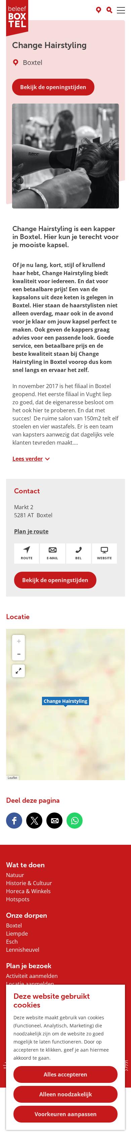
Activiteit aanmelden (32, 976)
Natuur (15, 875)
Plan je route (31, 531)
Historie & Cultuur (29, 883)
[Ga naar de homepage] (17, 18)
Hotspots (18, 899)
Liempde (17, 933)
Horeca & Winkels (28, 891)
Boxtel (14, 925)
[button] (65, 704)
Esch (12, 941)
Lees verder (27, 458)
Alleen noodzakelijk (65, 1094)
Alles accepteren (65, 1074)
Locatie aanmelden (30, 984)
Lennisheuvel (22, 949)
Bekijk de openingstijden (53, 87)
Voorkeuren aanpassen (66, 1114)
